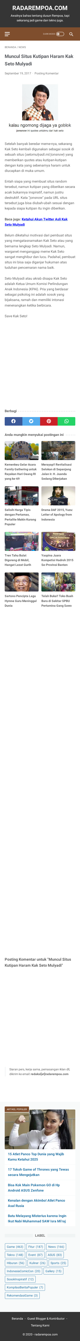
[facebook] (13, 421)
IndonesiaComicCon (23, 1271)
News (56, 1246)
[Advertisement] (40, 364)
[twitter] (31, 421)
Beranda (17, 1318)
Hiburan (15, 1263)
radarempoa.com (40, 8)
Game (15, 1246)
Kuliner (37, 1263)
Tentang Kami (40, 1325)
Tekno (15, 1255)
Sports (58, 1263)
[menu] (7, 34)
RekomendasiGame (22, 1295)
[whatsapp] (66, 421)
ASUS (55, 1255)
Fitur (35, 1246)
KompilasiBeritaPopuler (25, 1287)
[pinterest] (49, 421)
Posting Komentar (47, 73)
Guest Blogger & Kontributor (46, 1318)
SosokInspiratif (20, 1279)
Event (35, 1255)
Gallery (53, 1271)
